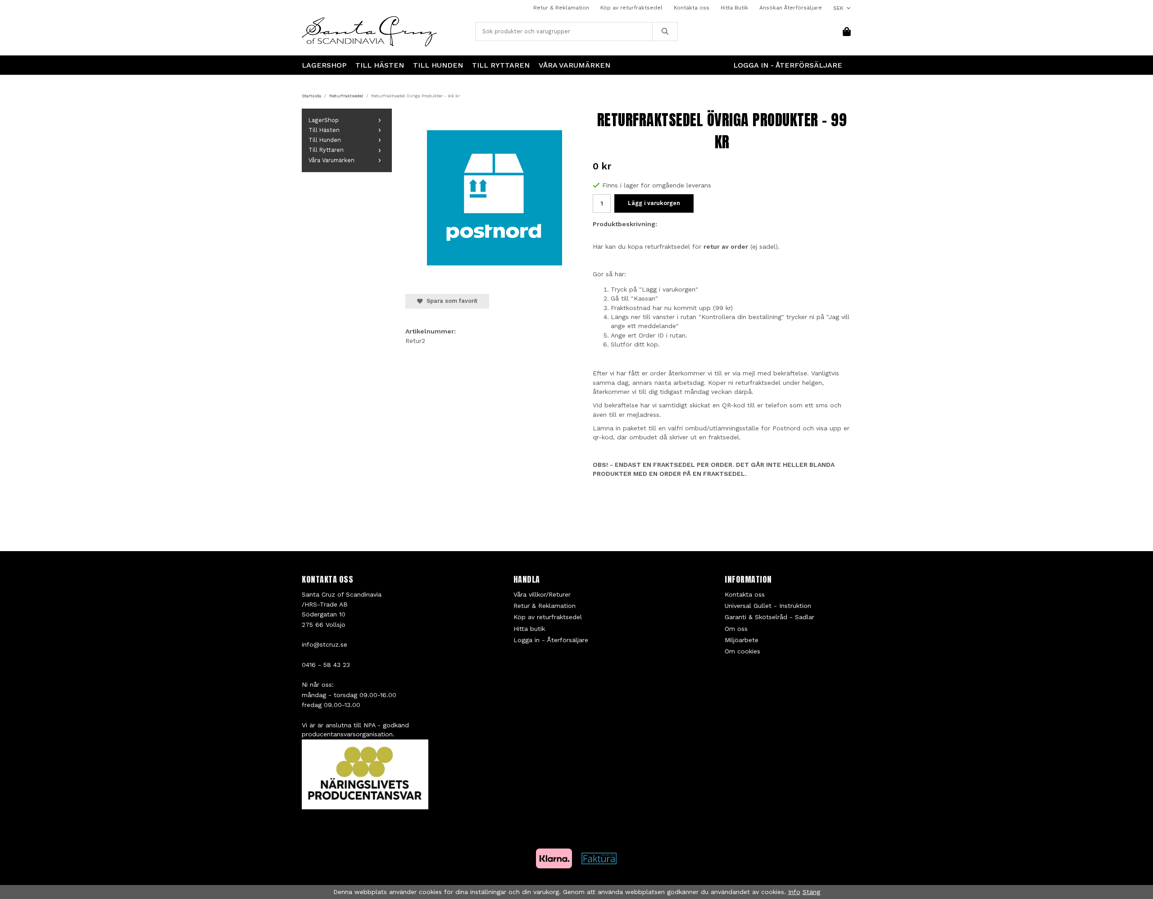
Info (794, 891)
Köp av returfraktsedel (631, 8)
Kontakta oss (691, 8)
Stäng (811, 891)
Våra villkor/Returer (542, 594)
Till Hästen (379, 65)
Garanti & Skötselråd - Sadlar (769, 617)
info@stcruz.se (324, 644)
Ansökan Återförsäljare (790, 8)
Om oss (736, 628)
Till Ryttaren (501, 65)
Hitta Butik (734, 8)
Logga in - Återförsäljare (787, 65)
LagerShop (324, 65)
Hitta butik (529, 628)
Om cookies (742, 651)
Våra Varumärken (574, 65)
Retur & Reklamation (561, 8)
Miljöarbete (741, 639)
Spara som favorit (450, 300)
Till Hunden (438, 65)
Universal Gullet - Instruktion (768, 605)
